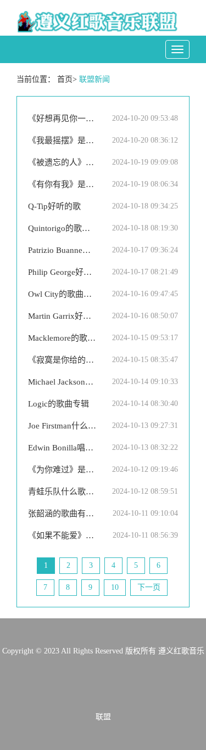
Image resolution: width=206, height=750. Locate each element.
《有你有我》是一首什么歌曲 (62, 184)
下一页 (148, 587)
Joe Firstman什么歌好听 (62, 425)
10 (115, 587)
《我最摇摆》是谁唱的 (62, 140)
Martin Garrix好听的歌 (62, 316)
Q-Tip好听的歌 (54, 206)
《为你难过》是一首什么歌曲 (62, 469)
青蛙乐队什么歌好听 (62, 491)
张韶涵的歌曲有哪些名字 (62, 513)
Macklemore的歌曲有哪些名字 (62, 338)
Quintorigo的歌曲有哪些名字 (62, 228)
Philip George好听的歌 (62, 272)
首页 (65, 79)
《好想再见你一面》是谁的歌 (62, 118)
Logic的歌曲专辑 (58, 403)
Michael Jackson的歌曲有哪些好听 (62, 381)
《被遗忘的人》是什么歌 (62, 162)
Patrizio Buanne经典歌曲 (62, 250)
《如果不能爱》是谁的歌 (62, 535)
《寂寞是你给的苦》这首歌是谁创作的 (62, 360)
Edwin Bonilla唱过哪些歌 (62, 447)
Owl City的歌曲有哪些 (62, 294)
